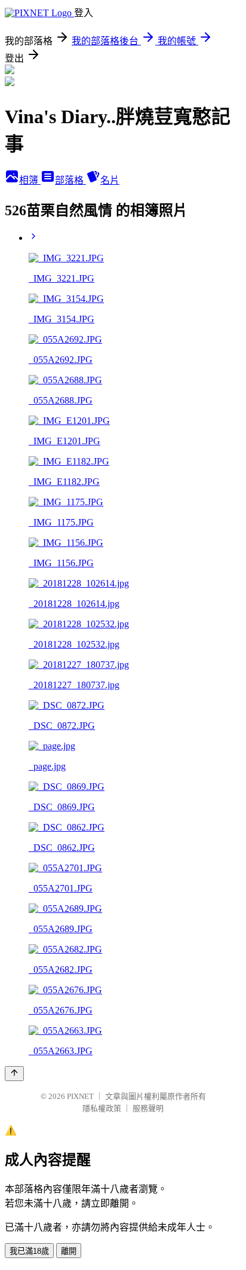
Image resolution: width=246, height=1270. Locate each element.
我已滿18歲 (29, 1251)
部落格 (70, 180)
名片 (109, 180)
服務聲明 (148, 1108)
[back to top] (14, 1073)
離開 (68, 1251)
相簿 (30, 180)
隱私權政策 (101, 1108)
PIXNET (80, 1096)
